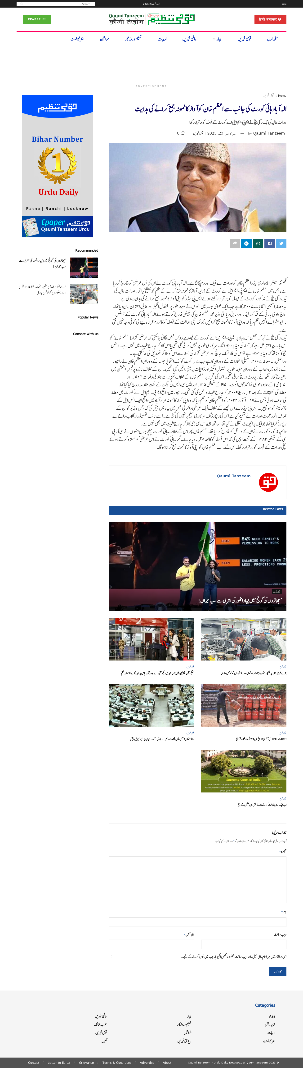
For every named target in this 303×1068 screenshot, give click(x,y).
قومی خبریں (244, 39)
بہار (219, 39)
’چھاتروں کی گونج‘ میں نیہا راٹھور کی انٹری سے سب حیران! (240, 601)
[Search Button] (20, 3)
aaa (272, 1016)
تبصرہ (282, 851)
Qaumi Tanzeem (269, 133)
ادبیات (162, 39)
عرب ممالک (100, 1024)
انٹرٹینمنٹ (77, 39)
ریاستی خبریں (184, 1041)
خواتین (104, 39)
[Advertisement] (151, 63)
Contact (33, 1062)
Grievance (86, 1062)
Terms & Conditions (116, 1062)
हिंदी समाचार (268, 19)
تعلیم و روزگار (133, 39)
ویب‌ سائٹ (280, 934)
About (167, 1062)
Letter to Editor (59, 1062)
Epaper (35, 19)
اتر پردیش (270, 1024)
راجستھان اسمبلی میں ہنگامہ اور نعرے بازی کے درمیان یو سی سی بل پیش (162, 739)
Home (283, 4)
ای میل (189, 934)
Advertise (147, 1062)
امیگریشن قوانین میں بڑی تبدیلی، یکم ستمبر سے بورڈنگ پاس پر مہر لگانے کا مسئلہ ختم (157, 673)
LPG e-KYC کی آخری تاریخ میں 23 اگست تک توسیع (261, 739)
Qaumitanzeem (257, 1062)
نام (283, 912)
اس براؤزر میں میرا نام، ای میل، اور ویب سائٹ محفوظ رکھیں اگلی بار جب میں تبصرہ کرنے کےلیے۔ (233, 957)
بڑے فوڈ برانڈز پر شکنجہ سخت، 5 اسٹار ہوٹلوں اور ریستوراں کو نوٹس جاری (253, 673)
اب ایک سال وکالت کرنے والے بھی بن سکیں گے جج (262, 804)
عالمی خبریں (189, 39)
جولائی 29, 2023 (221, 133)
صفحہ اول (272, 39)
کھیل (104, 1041)
